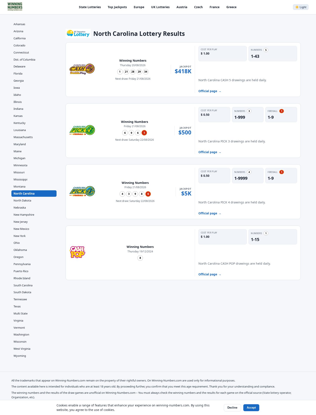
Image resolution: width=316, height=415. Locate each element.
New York (20, 236)
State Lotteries (90, 7)
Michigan (19, 158)
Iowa (17, 88)
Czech (198, 7)
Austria (181, 7)
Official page (209, 91)
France (214, 7)
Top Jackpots (117, 7)
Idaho (17, 95)
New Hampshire (24, 215)
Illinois (18, 102)
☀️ (300, 7)
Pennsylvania (22, 264)
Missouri (19, 172)
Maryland (20, 144)
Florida (18, 73)
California (20, 38)
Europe (139, 7)
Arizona (18, 31)
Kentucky (20, 123)
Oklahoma (20, 250)
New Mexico (21, 229)
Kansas (18, 116)
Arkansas (19, 24)
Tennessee (20, 299)
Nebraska (20, 207)
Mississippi (20, 179)
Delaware (19, 66)
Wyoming (20, 356)
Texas (17, 306)
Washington (21, 334)
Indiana (18, 109)
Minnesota (20, 165)
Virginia (18, 320)
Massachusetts (23, 137)
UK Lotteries (160, 7)
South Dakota (22, 292)
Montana (19, 186)
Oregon (18, 257)
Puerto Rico (21, 271)
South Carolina (23, 285)
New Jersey (21, 222)
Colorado (19, 45)
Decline (232, 407)
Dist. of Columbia (24, 59)
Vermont (19, 327)
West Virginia (22, 349)
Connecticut (21, 52)
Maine (17, 151)
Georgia (19, 80)
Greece (231, 7)
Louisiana (20, 130)
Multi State (21, 313)
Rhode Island (22, 278)
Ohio (17, 243)
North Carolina (24, 193)
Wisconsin (20, 341)
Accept (251, 407)
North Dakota (22, 200)
